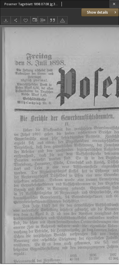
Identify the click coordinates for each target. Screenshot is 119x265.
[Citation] (52, 20)
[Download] (6, 20)
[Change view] (34, 20)
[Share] (16, 20)
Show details (97, 12)
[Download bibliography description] (43, 20)
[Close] (114, 4)
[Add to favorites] (26, 20)
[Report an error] (62, 20)
